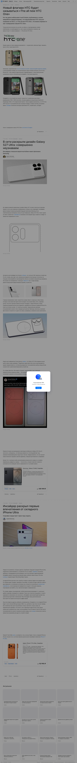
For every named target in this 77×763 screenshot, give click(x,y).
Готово (38, 387)
